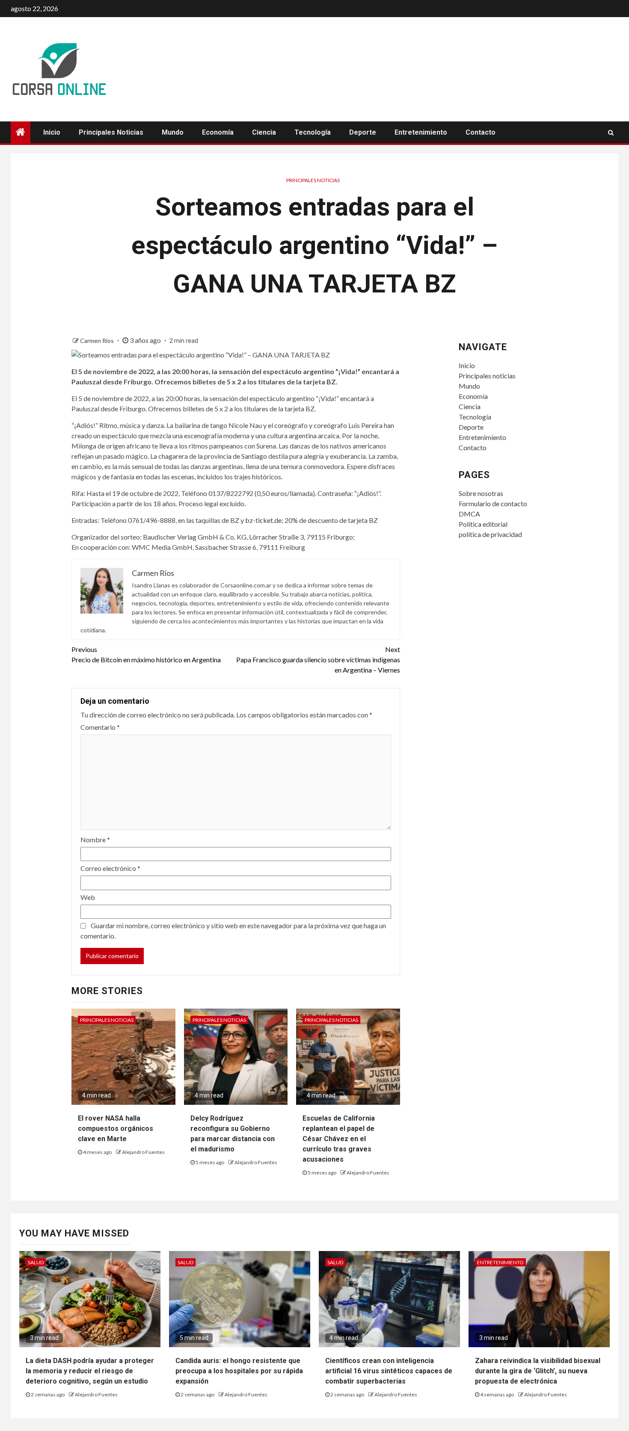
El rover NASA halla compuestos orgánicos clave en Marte (115, 1128)
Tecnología (312, 132)
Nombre (95, 839)
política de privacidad (490, 534)
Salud (36, 1262)
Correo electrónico (110, 868)
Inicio (51, 132)
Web (87, 897)
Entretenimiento (421, 132)
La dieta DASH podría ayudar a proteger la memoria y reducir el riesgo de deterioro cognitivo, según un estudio (90, 1371)
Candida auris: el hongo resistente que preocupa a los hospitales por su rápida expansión (239, 1371)
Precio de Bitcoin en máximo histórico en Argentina (146, 654)
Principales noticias (111, 132)
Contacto (480, 132)
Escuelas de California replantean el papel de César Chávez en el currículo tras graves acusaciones (339, 1138)
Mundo (173, 132)
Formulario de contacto (493, 503)
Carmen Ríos (97, 340)
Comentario (100, 727)
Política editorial (483, 524)
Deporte (362, 132)
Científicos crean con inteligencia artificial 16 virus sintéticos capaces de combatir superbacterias (388, 1371)
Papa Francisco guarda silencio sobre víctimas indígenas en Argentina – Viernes (318, 659)
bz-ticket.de (263, 520)
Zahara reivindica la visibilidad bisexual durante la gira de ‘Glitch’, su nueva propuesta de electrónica (537, 1371)
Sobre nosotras (481, 493)
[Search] (610, 132)
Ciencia (264, 132)
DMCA (469, 514)
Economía (218, 132)
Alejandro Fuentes (143, 1152)
